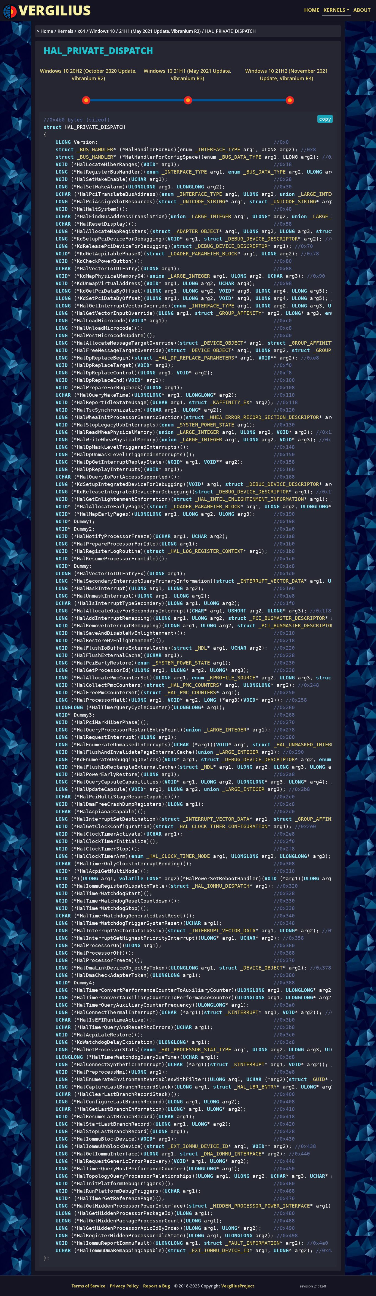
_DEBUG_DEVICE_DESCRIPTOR (260, 239)
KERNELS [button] (334, 10)
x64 (81, 31)
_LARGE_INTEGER (317, 194)
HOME (311, 10)
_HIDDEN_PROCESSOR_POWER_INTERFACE (258, 1206)
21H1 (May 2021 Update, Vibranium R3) (160, 31)
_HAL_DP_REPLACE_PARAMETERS (193, 358)
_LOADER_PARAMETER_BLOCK (201, 253)
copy (325, 119)
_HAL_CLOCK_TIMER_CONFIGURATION (221, 826)
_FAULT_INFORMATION (251, 1243)
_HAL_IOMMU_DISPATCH (219, 886)
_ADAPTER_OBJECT (195, 231)
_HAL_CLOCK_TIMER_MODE (176, 856)
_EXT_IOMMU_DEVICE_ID (196, 1146)
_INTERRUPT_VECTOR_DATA (269, 581)
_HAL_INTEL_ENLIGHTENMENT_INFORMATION (248, 499)
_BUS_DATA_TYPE (263, 172)
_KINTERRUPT (240, 1012)
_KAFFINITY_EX (228, 402)
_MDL (199, 648)
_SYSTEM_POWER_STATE (204, 425)
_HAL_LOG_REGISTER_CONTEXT (204, 551)
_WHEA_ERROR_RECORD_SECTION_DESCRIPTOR (261, 417)
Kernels (65, 31)
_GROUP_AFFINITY (237, 313)
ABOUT (361, 10)
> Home (45, 31)
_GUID (316, 1079)
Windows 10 (102, 31)
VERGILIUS (54, 10)
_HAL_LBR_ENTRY (254, 1087)
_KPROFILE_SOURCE (229, 678)
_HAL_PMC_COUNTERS (192, 685)
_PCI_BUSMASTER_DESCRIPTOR (285, 618)
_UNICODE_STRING (201, 201)
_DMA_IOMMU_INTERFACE (229, 1154)
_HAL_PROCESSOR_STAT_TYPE (193, 1049)
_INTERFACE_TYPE (183, 172)
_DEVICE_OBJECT (220, 343)
